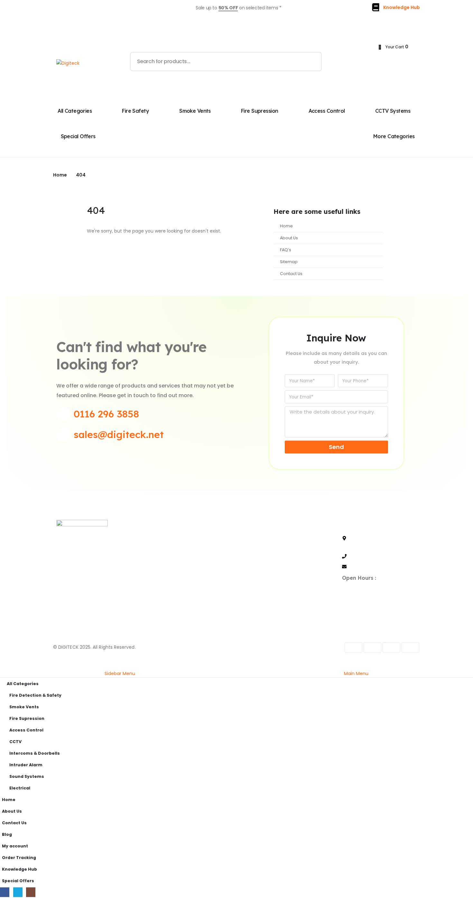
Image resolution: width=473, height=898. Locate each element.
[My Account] (337, 62)
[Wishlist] (368, 62)
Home (286, 226)
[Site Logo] (67, 63)
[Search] (312, 62)
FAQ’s (285, 250)
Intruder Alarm (25, 765)
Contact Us (291, 273)
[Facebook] (62, 594)
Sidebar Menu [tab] (120, 673)
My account (15, 846)
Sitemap (289, 261)
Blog (7, 834)
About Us (289, 238)
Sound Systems (26, 776)
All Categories (75, 111)
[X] (79, 594)
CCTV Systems (392, 111)
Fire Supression (259, 111)
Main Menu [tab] (356, 673)
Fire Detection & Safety (35, 695)
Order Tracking (19, 857)
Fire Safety (135, 111)
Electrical (19, 788)
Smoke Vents (195, 111)
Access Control (327, 111)
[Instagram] (95, 594)
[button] (4, 665)
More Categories (394, 136)
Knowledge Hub (19, 869)
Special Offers (78, 136)
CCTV (15, 741)
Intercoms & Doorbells (34, 753)
